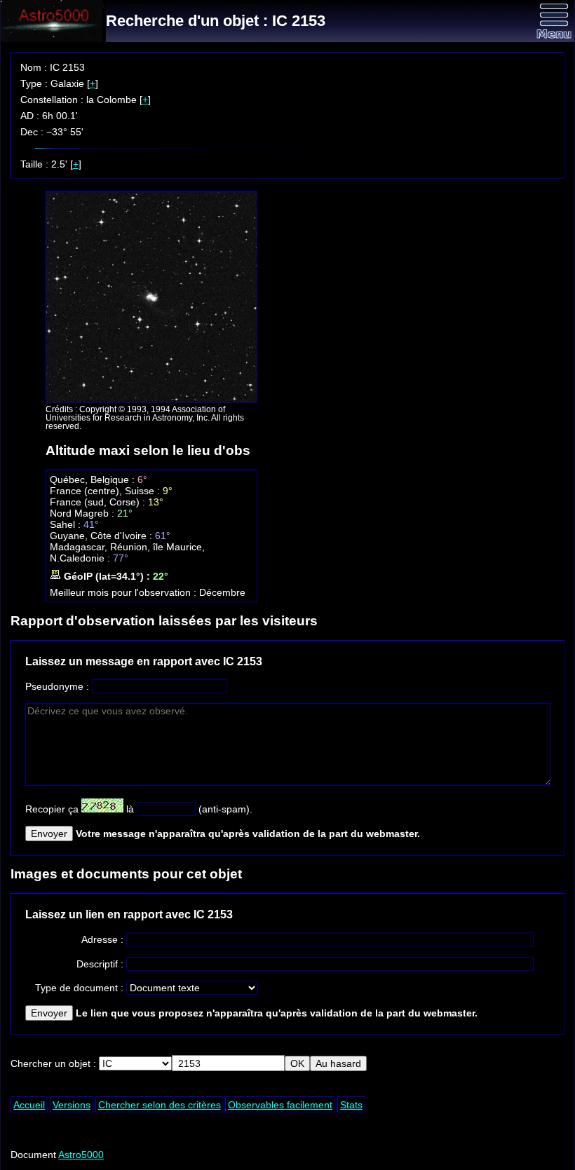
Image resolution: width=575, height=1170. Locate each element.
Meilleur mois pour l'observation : (124, 592)
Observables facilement (280, 1104)
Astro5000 (81, 1154)
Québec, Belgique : (93, 479)
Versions (71, 1104)
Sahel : (66, 524)
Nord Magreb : (83, 513)
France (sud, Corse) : (99, 502)
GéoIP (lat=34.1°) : (107, 576)
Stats (351, 1104)
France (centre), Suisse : (106, 490)
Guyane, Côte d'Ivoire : (102, 535)
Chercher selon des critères (159, 1104)
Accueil (29, 1104)
